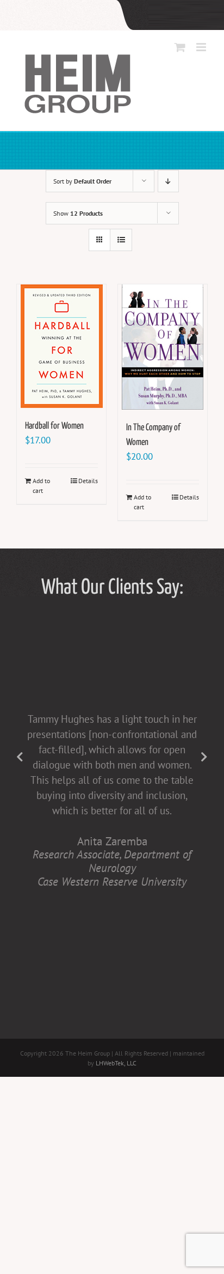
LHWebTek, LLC (116, 1063)
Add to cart (41, 486)
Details (88, 481)
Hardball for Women (54, 426)
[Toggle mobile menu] (202, 47)
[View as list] (121, 240)
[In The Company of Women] (162, 347)
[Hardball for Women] (61, 346)
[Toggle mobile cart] (180, 47)
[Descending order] (168, 181)
